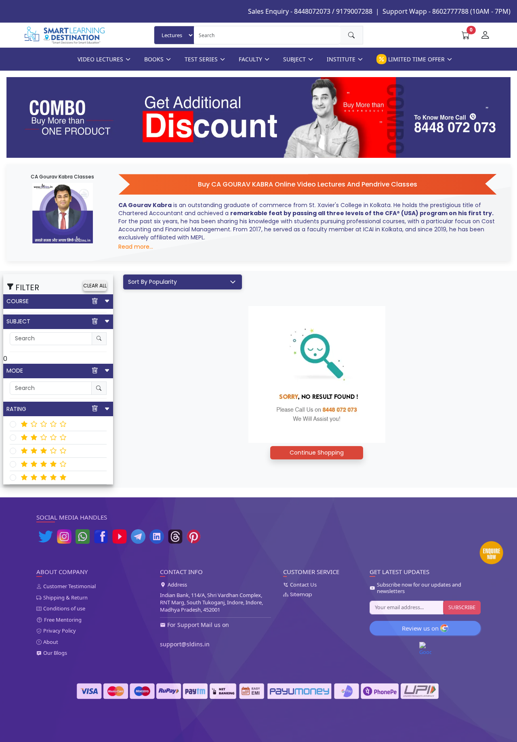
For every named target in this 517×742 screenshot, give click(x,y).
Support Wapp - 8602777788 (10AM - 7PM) (446, 11)
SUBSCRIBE (461, 607)
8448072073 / (314, 11)
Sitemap (301, 594)
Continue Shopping (317, 453)
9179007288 (354, 11)
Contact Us (303, 585)
